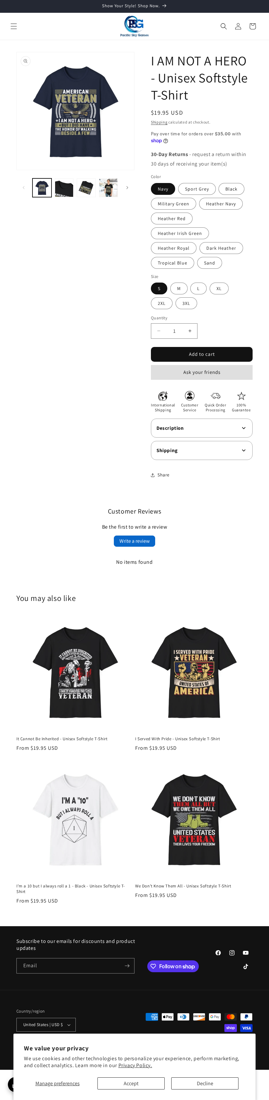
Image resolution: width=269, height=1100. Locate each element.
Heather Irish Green (180, 233)
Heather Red (172, 218)
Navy (163, 189)
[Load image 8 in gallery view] (108, 187)
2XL (162, 303)
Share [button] (163, 475)
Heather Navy (221, 204)
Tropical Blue (172, 263)
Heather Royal (174, 248)
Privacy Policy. (135, 1065)
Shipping (159, 122)
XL (219, 288)
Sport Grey (197, 189)
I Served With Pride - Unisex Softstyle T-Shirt (177, 739)
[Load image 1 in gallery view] (42, 187)
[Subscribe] (127, 966)
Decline (205, 1083)
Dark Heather (221, 248)
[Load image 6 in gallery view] (64, 187)
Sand (209, 263)
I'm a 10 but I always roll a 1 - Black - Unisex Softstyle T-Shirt (70, 888)
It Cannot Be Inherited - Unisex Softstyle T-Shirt (61, 739)
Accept (131, 1083)
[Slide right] (127, 187)
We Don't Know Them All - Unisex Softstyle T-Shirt (183, 886)
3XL (186, 303)
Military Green (173, 204)
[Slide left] (23, 187)
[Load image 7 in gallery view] (86, 187)
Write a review (134, 541)
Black (231, 189)
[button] (14, 26)
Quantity (159, 318)
